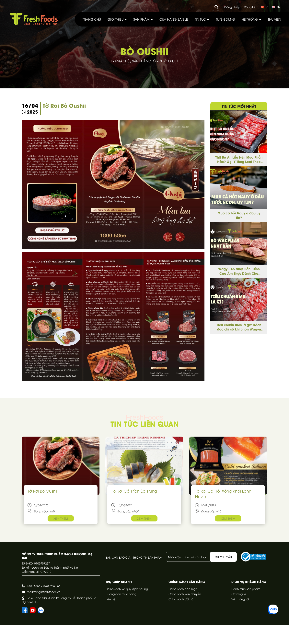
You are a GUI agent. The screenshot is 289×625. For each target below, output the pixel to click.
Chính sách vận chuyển (184, 594)
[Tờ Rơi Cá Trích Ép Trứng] (144, 466)
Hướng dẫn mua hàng (121, 594)
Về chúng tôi (240, 599)
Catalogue (238, 594)
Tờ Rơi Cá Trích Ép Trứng (134, 490)
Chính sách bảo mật (182, 589)
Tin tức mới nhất (239, 106)
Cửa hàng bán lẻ (173, 19)
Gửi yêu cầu (223, 557)
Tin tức (201, 19)
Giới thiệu (116, 19)
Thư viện (274, 19)
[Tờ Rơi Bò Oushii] (60, 466)
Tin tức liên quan (144, 423)
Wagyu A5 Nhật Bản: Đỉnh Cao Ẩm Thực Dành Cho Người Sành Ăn (239, 271)
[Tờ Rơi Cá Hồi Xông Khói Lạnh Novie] (228, 466)
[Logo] (34, 19)
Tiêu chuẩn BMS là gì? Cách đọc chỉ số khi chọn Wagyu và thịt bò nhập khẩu (238, 327)
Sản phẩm (141, 19)
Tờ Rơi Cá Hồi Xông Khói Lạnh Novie (223, 493)
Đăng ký (249, 7)
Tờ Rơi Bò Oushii (42, 490)
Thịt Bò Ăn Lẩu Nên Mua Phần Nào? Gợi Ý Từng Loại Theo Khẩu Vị (238, 159)
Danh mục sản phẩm (245, 589)
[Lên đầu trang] (282, 618)
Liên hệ (110, 599)
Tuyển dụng (225, 19)
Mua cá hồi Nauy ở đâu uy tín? (239, 215)
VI (267, 7)
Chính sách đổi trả (180, 599)
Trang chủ (92, 19)
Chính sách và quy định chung (127, 589)
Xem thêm (60, 518)
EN (278, 7)
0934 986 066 (51, 585)
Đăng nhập (232, 7)
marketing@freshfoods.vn (43, 592)
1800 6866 (33, 585)
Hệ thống (250, 19)
